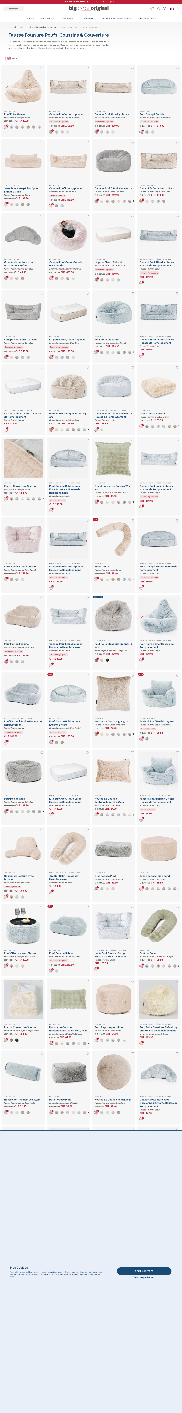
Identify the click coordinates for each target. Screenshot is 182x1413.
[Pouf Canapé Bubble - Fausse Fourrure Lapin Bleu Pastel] (159, 86)
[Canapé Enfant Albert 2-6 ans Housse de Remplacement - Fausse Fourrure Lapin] (159, 312)
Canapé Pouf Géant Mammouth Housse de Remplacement (113, 416)
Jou (89, 2)
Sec (114, 2)
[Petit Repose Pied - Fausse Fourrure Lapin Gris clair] (68, 1072)
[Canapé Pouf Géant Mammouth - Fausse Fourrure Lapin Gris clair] (113, 161)
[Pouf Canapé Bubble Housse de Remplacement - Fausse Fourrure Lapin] (159, 539)
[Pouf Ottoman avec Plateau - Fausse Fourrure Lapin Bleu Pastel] (23, 925)
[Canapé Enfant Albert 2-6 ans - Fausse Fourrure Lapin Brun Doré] (159, 161)
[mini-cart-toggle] (177, 9)
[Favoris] (152, 9)
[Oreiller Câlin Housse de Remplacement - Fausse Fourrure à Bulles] (68, 848)
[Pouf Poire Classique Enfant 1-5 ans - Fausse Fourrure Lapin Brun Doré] (68, 386)
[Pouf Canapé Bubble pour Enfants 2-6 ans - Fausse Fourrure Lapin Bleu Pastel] (68, 694)
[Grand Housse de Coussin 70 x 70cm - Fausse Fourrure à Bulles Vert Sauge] (113, 458)
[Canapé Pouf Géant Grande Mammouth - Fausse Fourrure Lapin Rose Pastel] (68, 234)
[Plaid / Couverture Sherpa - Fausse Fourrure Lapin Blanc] (23, 458)
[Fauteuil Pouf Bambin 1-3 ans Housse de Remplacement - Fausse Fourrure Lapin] (159, 771)
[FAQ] (164, 9)
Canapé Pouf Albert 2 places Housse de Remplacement (66, 569)
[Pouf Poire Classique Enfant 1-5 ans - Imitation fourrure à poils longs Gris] (113, 616)
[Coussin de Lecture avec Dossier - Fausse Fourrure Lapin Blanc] (23, 848)
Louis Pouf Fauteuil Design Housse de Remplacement (110, 956)
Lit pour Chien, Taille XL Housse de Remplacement (23, 416)
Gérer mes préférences (144, 1277)
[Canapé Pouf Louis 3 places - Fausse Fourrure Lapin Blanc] (68, 161)
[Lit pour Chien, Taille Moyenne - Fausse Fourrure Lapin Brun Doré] (68, 312)
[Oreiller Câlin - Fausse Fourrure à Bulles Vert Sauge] (159, 925)
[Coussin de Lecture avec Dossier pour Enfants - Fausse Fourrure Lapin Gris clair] (23, 234)
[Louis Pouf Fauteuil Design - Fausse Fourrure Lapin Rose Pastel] (23, 539)
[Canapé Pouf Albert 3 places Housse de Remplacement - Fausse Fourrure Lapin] (159, 234)
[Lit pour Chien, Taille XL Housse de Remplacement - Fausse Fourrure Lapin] (23, 386)
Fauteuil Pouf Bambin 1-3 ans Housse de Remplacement (157, 802)
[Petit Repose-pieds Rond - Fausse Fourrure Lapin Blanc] (113, 999)
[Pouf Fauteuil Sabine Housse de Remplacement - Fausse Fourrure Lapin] (23, 694)
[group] (7, 127)
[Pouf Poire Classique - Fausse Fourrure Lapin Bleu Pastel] (113, 312)
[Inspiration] (158, 9)
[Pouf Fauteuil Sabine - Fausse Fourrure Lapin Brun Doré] (23, 616)
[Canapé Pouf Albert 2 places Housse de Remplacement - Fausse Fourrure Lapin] (68, 539)
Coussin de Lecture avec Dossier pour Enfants (19, 265)
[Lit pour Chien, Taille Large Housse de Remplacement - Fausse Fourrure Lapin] (68, 771)
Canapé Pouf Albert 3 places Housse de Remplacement (157, 265)
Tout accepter (144, 1271)
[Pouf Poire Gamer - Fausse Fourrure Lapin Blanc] (23, 86)
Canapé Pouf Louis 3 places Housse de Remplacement (156, 489)
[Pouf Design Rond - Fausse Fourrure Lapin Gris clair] (23, 771)
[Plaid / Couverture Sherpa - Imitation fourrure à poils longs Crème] (23, 999)
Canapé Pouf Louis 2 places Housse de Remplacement (65, 647)
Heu (98, 2)
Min (106, 2)
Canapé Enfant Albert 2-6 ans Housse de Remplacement (157, 342)
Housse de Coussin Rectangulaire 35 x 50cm (109, 802)
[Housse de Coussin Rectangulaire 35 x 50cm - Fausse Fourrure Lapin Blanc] (113, 771)
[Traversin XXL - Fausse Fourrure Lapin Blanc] (113, 539)
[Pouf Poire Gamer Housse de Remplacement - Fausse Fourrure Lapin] (159, 616)
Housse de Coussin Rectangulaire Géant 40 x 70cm (68, 1030)
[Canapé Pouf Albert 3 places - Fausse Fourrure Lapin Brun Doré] (113, 86)
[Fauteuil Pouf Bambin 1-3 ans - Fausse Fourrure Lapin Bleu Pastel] (159, 694)
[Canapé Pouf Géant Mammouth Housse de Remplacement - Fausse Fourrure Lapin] (113, 386)
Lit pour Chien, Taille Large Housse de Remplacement (65, 802)
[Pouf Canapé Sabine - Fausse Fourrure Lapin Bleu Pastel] (68, 925)
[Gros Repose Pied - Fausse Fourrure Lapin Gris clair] (113, 848)
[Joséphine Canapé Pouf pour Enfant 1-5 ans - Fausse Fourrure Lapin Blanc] (23, 161)
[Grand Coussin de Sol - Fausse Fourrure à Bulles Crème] (159, 386)
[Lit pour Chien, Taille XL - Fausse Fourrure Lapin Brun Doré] (113, 234)
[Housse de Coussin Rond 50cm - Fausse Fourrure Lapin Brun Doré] (113, 1072)
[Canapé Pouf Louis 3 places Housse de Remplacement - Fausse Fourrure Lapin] (159, 458)
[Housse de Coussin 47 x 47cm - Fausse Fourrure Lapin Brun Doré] (113, 694)
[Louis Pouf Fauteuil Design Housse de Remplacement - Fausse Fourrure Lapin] (113, 925)
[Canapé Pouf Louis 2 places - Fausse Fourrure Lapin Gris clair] (23, 312)
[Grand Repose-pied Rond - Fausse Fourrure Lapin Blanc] (159, 848)
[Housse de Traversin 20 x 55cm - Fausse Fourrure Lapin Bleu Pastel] (23, 1072)
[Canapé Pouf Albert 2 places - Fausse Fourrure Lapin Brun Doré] (68, 86)
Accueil (13, 27)
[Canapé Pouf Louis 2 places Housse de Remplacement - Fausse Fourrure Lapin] (68, 616)
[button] (43, 127)
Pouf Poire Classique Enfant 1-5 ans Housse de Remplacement (158, 1030)
